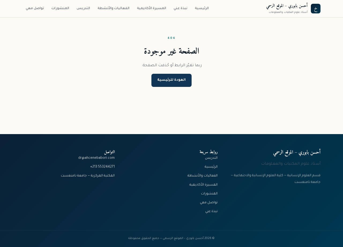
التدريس (83, 8)
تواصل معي (35, 8)
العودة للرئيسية (171, 80)
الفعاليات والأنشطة (113, 8)
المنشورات (60, 8)
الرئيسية (202, 8)
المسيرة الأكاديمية (151, 8)
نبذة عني (180, 8)
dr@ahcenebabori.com (96, 158)
